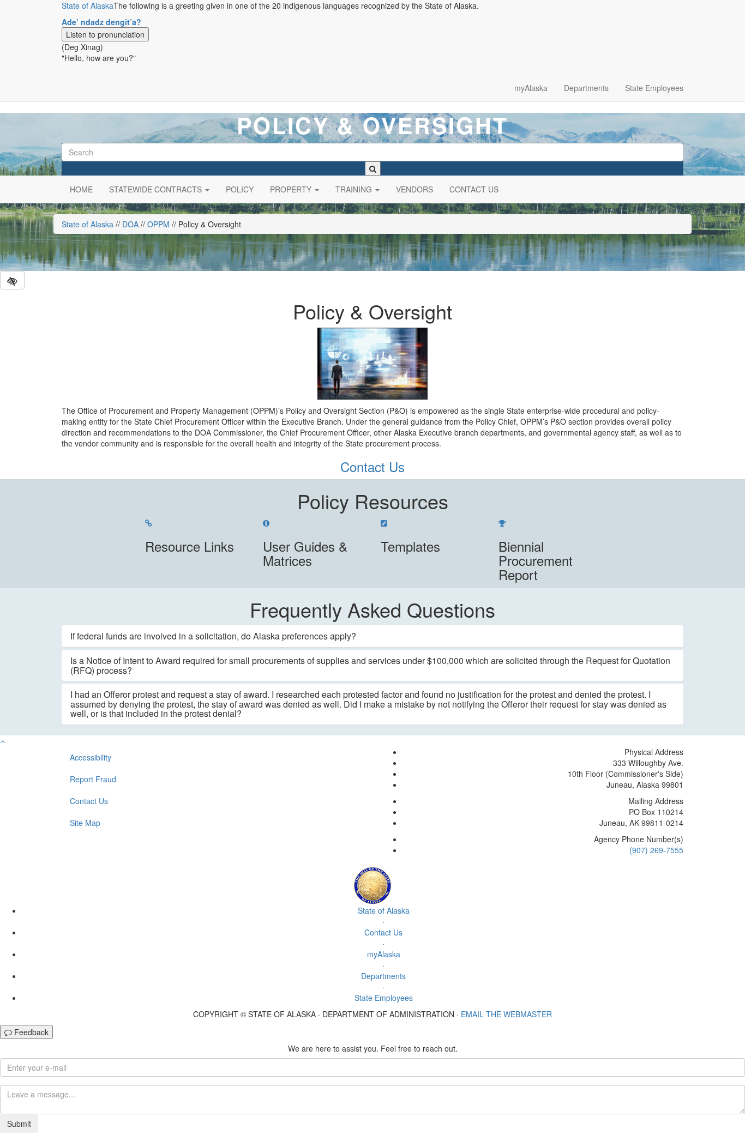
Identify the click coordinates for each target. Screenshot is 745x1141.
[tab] (372, 636)
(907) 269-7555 (656, 849)
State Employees (654, 87)
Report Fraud (93, 779)
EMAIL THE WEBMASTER (506, 1014)
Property (292, 189)
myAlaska (531, 87)
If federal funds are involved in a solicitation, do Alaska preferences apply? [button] (213, 636)
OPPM (158, 224)
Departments (586, 87)
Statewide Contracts (156, 189)
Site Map (85, 822)
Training (354, 189)
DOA (130, 224)
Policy (240, 189)
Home (81, 189)
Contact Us (473, 189)
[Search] (373, 168)
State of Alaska (87, 5)
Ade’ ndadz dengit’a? (101, 21)
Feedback (30, 1032)
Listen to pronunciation (105, 34)
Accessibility (90, 757)
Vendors (414, 189)
